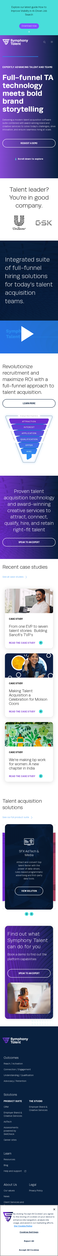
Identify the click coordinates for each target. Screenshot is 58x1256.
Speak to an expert (29, 973)
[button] (26, 914)
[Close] (54, 1209)
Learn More (29, 403)
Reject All (29, 1241)
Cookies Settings (29, 1232)
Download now (29, 26)
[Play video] (29, 337)
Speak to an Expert (29, 542)
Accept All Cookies (29, 1250)
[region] (29, 1230)
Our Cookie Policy (23, 1226)
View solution (29, 891)
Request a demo (29, 143)
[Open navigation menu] (51, 42)
